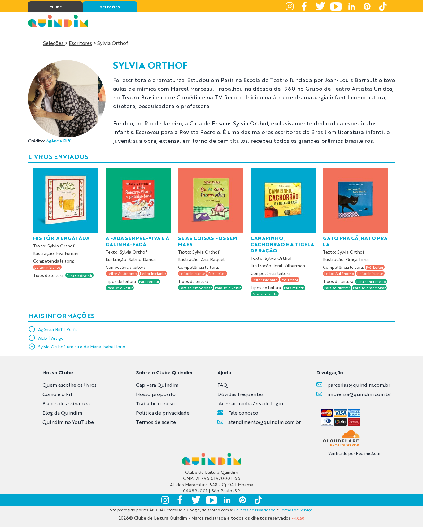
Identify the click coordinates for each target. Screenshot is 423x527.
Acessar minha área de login (251, 403)
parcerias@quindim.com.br (358, 384)
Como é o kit (57, 394)
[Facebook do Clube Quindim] (305, 6)
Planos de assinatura (66, 403)
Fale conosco (243, 412)
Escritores (80, 43)
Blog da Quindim (62, 412)
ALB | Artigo (51, 338)
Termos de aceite (156, 422)
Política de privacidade (163, 412)
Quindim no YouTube (68, 422)
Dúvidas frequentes (240, 394)
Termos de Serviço (296, 509)
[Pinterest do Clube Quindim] (367, 6)
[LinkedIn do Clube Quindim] (351, 6)
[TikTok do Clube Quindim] (382, 6)
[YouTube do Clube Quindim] (336, 6)
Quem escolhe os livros (69, 384)
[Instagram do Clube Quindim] (289, 6)
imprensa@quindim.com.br (359, 394)
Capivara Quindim (157, 384)
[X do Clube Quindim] (320, 6)
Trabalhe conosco (156, 403)
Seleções (54, 43)
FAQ (222, 384)
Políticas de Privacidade (255, 509)
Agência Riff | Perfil (57, 329)
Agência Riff (58, 140)
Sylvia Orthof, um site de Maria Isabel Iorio (81, 346)
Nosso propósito (156, 394)
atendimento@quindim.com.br (264, 422)
